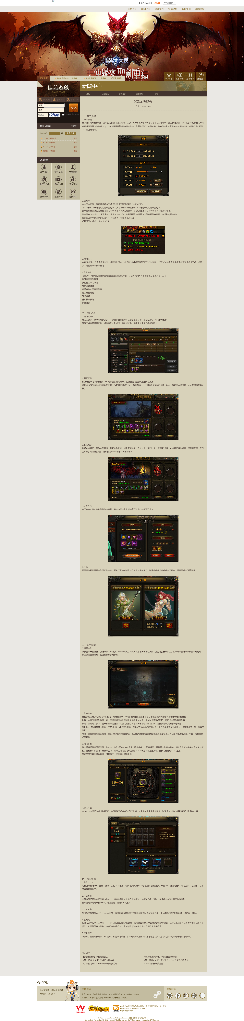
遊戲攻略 (139, 94)
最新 (88, 94)
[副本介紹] (58, 181)
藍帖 (156, 94)
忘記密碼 (75, 114)
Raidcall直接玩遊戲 (67, 120)
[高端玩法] (72, 181)
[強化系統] (44, 193)
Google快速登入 (62, 120)
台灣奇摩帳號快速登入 (51, 120)
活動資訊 (105, 94)
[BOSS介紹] (44, 181)
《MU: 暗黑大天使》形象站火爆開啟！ (99, 960)
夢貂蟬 (92, 998)
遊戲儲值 (172, 9)
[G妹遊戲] (98, 1008)
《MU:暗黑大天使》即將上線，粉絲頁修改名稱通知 (165, 960)
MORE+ (74, 126)
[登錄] (73, 108)
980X (110, 994)
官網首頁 (132, 9)
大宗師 (88, 994)
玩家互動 (199, 9)
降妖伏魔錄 (116, 998)
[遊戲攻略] (58, 193)
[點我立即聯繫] (72, 990)
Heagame (136, 994)
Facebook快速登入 (40, 120)
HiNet (123, 994)
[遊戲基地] (194, 996)
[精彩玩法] (72, 193)
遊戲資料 (159, 9)
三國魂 (124, 998)
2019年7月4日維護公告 (153, 964)
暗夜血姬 (107, 998)
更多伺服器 (117, 78)
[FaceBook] (178, 996)
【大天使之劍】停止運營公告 (95, 957)
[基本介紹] (44, 169)
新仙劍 (104, 994)
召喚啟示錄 (97, 994)
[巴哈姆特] (170, 996)
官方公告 (122, 94)
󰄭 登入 (141, 3)
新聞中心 (145, 9)
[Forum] (202, 996)
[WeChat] (186, 996)
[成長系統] (72, 169)
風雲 (83, 994)
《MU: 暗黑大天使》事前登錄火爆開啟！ (161, 957)
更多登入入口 (72, 120)
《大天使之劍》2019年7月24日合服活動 (99, 964)
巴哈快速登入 (45, 120)
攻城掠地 (99, 998)
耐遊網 (129, 994)
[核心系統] (58, 169)
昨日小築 (116, 994)
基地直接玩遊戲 (56, 120)
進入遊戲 (71, 133)
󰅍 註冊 (149, 3)
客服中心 (186, 9)
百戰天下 (85, 998)
